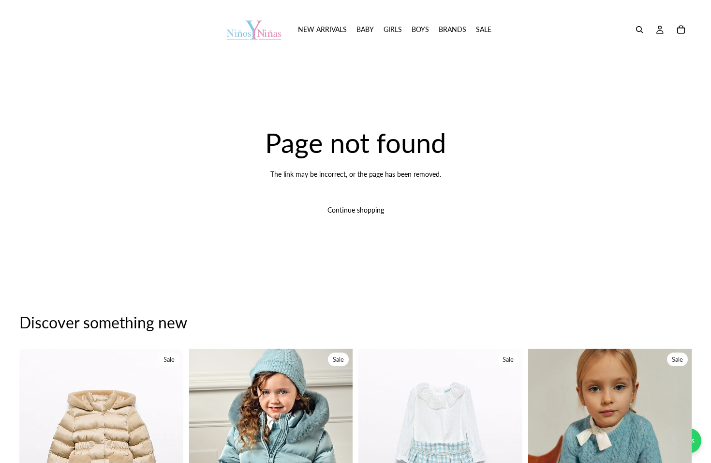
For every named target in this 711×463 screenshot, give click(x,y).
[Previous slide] (33, 451)
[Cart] (681, 29)
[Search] (639, 29)
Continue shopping (355, 210)
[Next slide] (168, 451)
